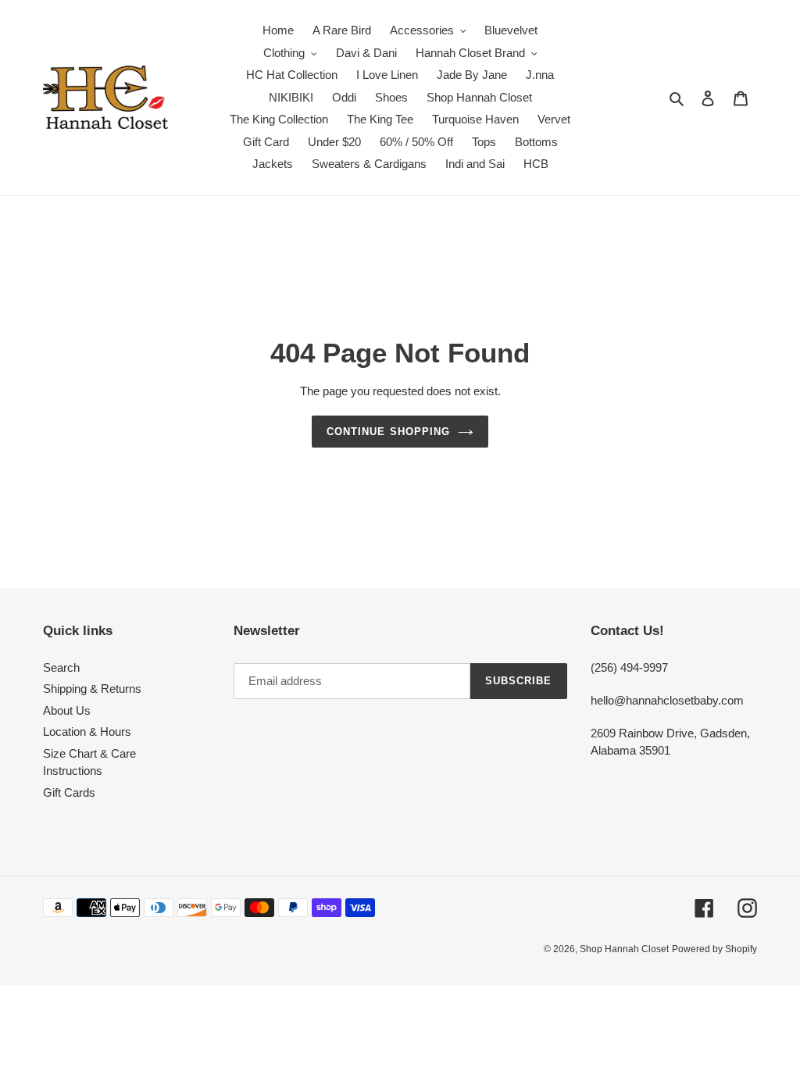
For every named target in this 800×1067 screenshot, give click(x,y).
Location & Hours (87, 731)
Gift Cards (69, 792)
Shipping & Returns (92, 688)
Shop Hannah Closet (624, 949)
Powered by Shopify (714, 949)
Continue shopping (388, 431)
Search (61, 667)
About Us (67, 710)
